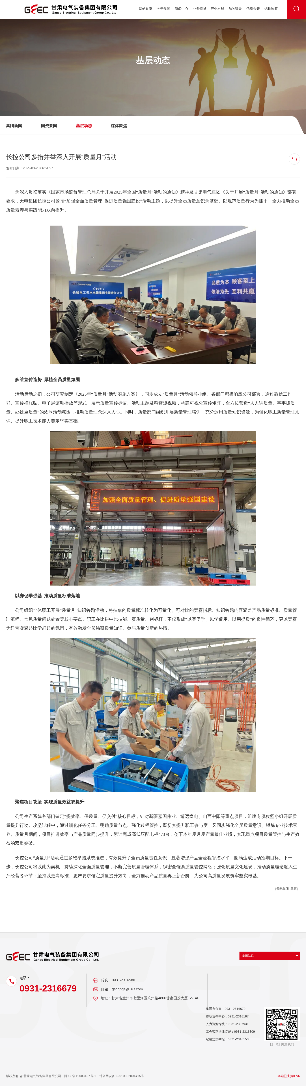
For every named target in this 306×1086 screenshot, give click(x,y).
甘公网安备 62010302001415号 (121, 1076)
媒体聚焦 (119, 125)
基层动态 (84, 125)
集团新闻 (14, 125)
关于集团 (163, 9)
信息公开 (253, 9)
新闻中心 (181, 9)
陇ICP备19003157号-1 (80, 1076)
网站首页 (145, 9)
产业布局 (217, 9)
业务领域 (199, 9)
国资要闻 (49, 125)
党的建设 (235, 9)
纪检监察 (271, 9)
